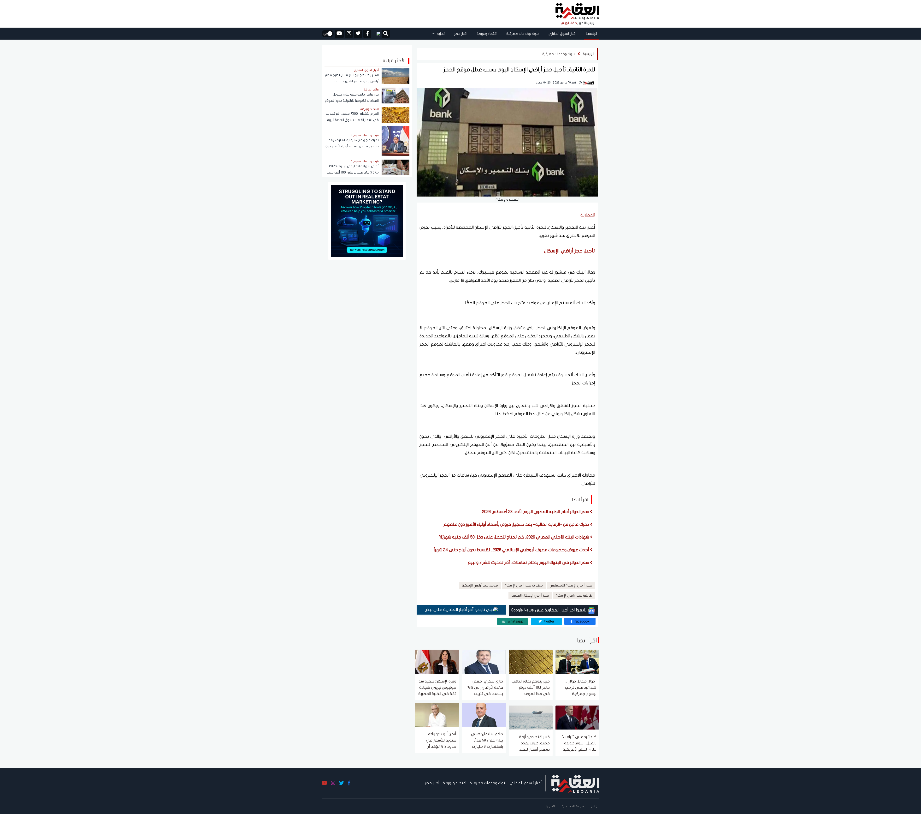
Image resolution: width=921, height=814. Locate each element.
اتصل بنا (550, 806)
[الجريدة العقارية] (577, 11)
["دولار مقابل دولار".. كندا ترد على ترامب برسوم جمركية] (577, 661)
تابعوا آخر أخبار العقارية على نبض (455, 609)
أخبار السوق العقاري (562, 34)
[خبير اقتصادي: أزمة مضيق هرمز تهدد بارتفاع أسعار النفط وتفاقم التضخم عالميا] (531, 717)
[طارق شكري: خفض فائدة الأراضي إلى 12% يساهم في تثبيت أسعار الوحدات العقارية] (484, 661)
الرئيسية (591, 34)
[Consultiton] (367, 220)
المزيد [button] (440, 34)
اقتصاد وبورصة (487, 34)
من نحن (594, 806)
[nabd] (376, 34)
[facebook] (367, 34)
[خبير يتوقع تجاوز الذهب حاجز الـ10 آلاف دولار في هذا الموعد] (531, 661)
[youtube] (339, 34)
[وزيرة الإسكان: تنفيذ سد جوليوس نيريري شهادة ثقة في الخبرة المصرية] (437, 661)
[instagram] (349, 34)
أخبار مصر (460, 34)
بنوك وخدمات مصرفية (522, 34)
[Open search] (386, 34)
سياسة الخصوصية (572, 806)
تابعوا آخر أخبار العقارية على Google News (549, 610)
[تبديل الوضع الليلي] (328, 33)
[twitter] (358, 34)
